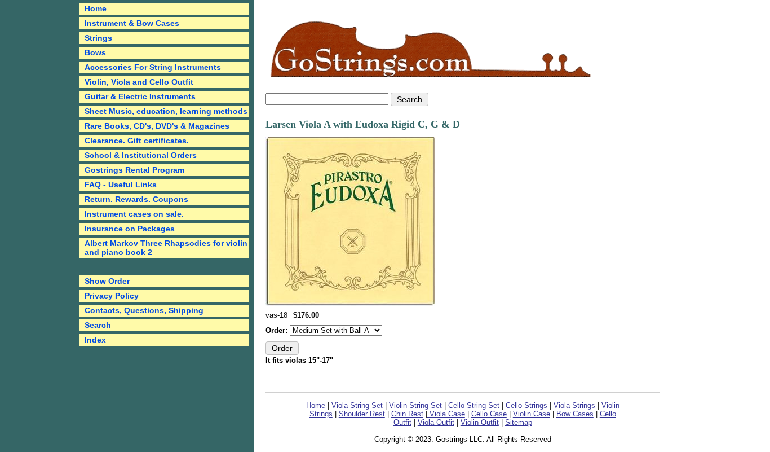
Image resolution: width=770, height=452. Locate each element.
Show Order (107, 281)
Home (315, 405)
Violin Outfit (480, 422)
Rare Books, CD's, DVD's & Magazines (157, 125)
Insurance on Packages (130, 228)
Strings (98, 37)
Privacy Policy (112, 295)
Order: (277, 330)
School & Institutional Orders (141, 155)
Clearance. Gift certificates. (137, 140)
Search (98, 325)
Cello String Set (473, 405)
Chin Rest (407, 414)
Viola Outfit (436, 422)
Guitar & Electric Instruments (140, 96)
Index (95, 339)
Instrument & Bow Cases (132, 23)
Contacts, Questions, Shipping (144, 310)
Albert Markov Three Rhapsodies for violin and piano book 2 (166, 248)
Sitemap (518, 422)
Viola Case (446, 414)
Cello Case (489, 414)
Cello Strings (526, 405)
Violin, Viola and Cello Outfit (139, 81)
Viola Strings (574, 405)
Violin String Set (415, 405)
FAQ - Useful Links (121, 184)
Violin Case (531, 414)
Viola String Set (357, 405)
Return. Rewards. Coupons (136, 199)
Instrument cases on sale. (134, 213)
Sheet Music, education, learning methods (166, 111)
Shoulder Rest (362, 414)
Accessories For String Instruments (153, 67)
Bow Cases (575, 414)
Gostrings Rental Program (134, 169)
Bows (95, 52)
